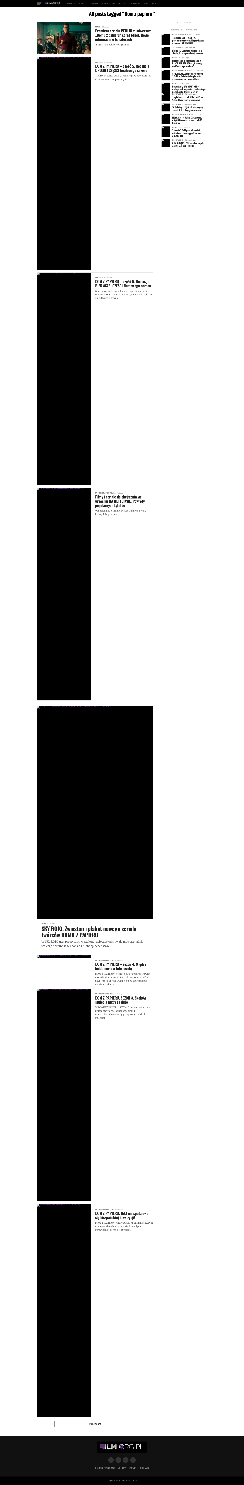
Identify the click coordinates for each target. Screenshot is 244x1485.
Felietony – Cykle (119, 3)
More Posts (95, 1424)
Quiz (154, 3)
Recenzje (71, 3)
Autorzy (122, 1468)
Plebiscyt (135, 3)
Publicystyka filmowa (88, 3)
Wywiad (105, 3)
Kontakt (132, 1468)
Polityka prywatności (105, 1468)
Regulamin (144, 1468)
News (146, 3)
